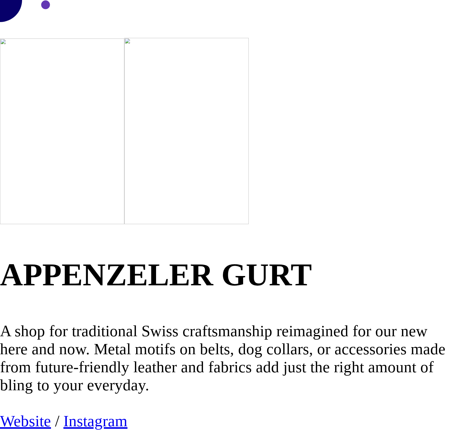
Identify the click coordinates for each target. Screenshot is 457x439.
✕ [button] (454, 3)
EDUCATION (389, 10)
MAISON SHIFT (224, 10)
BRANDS (259, 10)
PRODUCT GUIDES (299, 10)
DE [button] (453, 18)
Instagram (95, 421)
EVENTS (358, 10)
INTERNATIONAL (432, 10)
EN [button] (440, 18)
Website (25, 421)
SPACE (336, 10)
